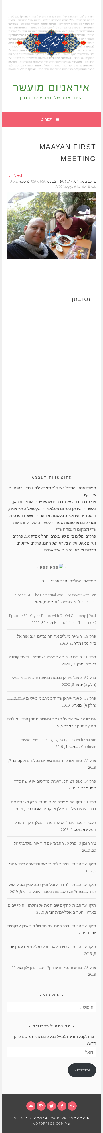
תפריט (46, 119)
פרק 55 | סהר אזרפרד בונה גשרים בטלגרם (61, 760)
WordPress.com (48, 1123)
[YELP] (72, 1106)
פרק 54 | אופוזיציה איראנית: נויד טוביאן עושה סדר (55, 781)
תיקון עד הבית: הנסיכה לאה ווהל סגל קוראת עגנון (55, 946)
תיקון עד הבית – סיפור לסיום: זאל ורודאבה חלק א (55, 863)
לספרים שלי (41, 522)
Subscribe (82, 1070)
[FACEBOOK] (61, 1106)
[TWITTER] (51, 1106)
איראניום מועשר (51, 87)
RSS (44, 567)
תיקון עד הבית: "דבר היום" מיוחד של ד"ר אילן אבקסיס (51, 926)
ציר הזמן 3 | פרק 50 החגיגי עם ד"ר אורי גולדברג (57, 843)
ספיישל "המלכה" (82, 581)
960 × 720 (38, 181)
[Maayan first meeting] (51, 257)
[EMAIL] (30, 1106)
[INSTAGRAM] (41, 1106)
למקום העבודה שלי (72, 529)
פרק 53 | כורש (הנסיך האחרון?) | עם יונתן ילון (60, 967)
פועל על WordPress (70, 1118)
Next (17, 175)
